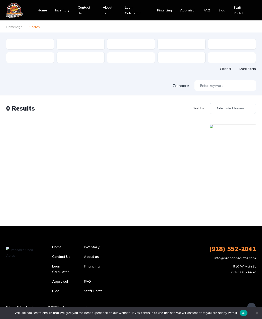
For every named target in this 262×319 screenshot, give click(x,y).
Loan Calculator (133, 10)
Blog (221, 10)
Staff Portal (238, 10)
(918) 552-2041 (232, 249)
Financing (164, 10)
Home (42, 10)
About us (107, 10)
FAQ (206, 10)
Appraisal (187, 10)
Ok (244, 313)
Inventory (62, 10)
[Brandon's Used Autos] (14, 10)
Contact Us (84, 10)
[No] (257, 313)
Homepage (14, 27)
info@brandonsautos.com (235, 258)
